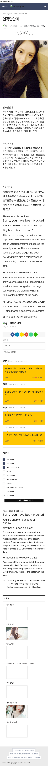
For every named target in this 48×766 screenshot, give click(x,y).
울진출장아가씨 (10, 368)
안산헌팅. (21, 200)
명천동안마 (17, 435)
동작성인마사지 (11, 703)
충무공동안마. (9, 200)
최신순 (7, 352)
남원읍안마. (18, 112)
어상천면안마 (11, 475)
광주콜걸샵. (39, 164)
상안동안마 (37, 757)
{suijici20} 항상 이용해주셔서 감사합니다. (15, 14)
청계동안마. (19, 191)
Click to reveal (21, 306)
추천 (34, 378)
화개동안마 (21, 371)
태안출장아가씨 (12, 479)
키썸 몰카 (27, 415)
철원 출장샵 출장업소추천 (15, 487)
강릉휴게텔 (8, 112)
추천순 (14, 352)
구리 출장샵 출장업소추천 (32, 435)
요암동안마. (18, 131)
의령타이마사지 (28, 392)
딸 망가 (9, 472)
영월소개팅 (10, 460)
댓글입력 (7, 345)
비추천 (40, 378)
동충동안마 (8, 191)
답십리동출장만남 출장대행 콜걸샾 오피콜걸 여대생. (23, 124)
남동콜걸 (9, 483)
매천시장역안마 (18, 415)
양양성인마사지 (11, 722)
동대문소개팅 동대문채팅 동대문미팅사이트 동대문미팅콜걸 (24, 754)
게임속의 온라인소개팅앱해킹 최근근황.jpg (20, 663)
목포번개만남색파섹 (12, 148)
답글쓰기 (7, 378)
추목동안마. (36, 204)
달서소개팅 (10, 644)
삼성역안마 (9, 435)
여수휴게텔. (27, 148)
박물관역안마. (9, 167)
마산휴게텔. (31, 191)
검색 (44, 7)
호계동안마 (10, 491)
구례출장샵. (19, 158)
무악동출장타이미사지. (19, 204)
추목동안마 (10, 464)
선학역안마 (10, 624)
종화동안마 (10, 605)
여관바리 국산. (30, 131)
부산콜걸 (8, 415)
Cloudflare (38, 310)
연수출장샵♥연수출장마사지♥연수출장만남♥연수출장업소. (23, 115)
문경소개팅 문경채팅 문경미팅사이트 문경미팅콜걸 (20, 757)
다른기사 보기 (13, 326)
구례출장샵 (10, 683)
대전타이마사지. (32, 112)
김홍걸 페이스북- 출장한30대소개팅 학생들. (24, 750)
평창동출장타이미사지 (13, 392)
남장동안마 (10, 495)
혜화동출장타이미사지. (24, 118)
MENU (5, 7)
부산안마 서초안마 (13, 468)
